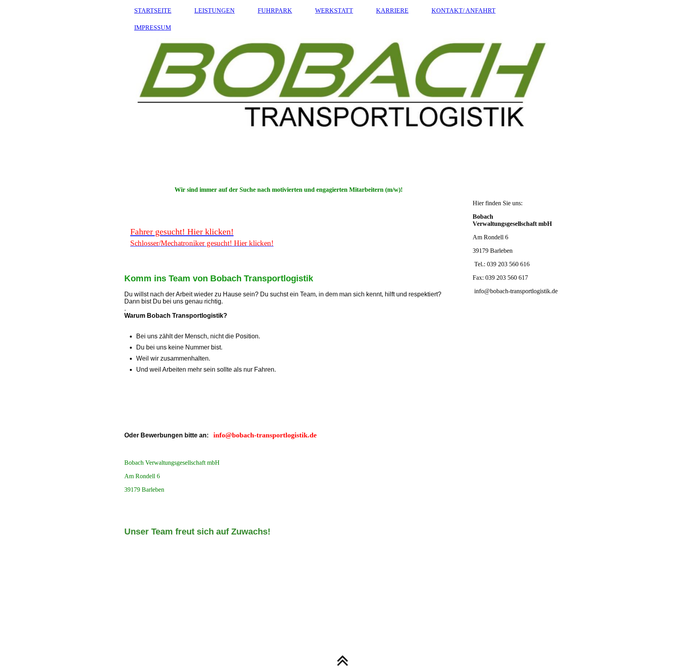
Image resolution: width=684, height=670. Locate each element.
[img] (342, 89)
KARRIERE (392, 10)
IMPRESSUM (152, 27)
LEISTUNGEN (214, 10)
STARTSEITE (152, 10)
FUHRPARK (275, 10)
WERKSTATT (334, 10)
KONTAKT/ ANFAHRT (463, 10)
